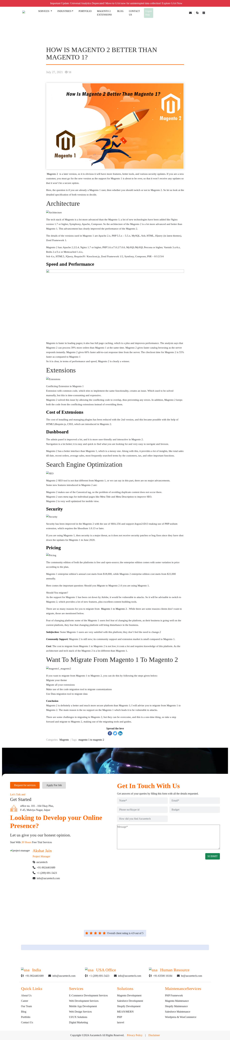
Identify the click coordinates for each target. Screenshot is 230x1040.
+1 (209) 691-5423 (47, 872)
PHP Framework (174, 995)
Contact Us (27, 1022)
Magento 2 (52, 174)
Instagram (131, 910)
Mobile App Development (83, 1006)
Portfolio (25, 1017)
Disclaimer (154, 1035)
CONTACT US (134, 13)
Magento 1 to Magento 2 (113, 608)
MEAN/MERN (125, 1011)
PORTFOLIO (85, 11)
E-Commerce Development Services (88, 995)
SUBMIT (212, 856)
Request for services (25, 785)
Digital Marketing (78, 1022)
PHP (119, 1017)
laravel (120, 1022)
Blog (23, 1011)
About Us (26, 995)
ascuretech (41, 862)
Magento (64, 739)
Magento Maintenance (177, 1000)
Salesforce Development (130, 1000)
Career (24, 1000)
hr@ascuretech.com (191, 975)
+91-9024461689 (46, 867)
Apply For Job (54, 785)
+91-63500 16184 (162, 975)
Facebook (114, 910)
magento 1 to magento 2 (91, 739)
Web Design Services (80, 1011)
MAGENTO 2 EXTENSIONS (104, 13)
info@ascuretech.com (48, 878)
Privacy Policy (134, 1035)
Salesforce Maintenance (177, 1011)
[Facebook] (110, 733)
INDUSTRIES (64, 11)
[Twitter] (115, 733)
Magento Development (129, 995)
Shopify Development (128, 1006)
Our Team (26, 1006)
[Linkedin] (120, 733)
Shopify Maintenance (176, 1006)
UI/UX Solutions (78, 1017)
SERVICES (44, 11)
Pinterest (147, 910)
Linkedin (84, 910)
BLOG (120, 11)
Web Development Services (83, 1000)
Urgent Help (148, 13)
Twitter (99, 910)
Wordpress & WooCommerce (180, 1017)
